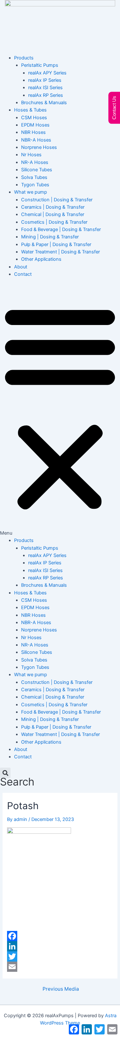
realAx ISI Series (45, 87)
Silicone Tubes (36, 170)
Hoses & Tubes (30, 110)
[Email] (60, 967)
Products (24, 58)
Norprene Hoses (39, 147)
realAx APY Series (47, 73)
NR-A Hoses (34, 162)
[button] (60, 411)
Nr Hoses (31, 155)
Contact (23, 274)
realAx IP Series (44, 80)
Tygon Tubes (35, 185)
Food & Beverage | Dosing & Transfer (61, 229)
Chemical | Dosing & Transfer (52, 214)
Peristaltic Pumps (39, 65)
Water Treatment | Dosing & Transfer (60, 252)
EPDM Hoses (35, 125)
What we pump (30, 192)
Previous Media (61, 989)
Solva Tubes (34, 177)
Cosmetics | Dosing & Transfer (54, 222)
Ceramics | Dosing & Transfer (52, 207)
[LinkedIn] (60, 946)
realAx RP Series (45, 95)
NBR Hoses (33, 132)
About (20, 267)
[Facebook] (60, 936)
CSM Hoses (34, 117)
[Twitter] (60, 956)
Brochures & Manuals (44, 102)
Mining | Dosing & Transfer (50, 237)
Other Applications (41, 259)
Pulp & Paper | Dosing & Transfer (56, 244)
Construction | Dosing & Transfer (56, 200)
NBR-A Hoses (36, 140)
